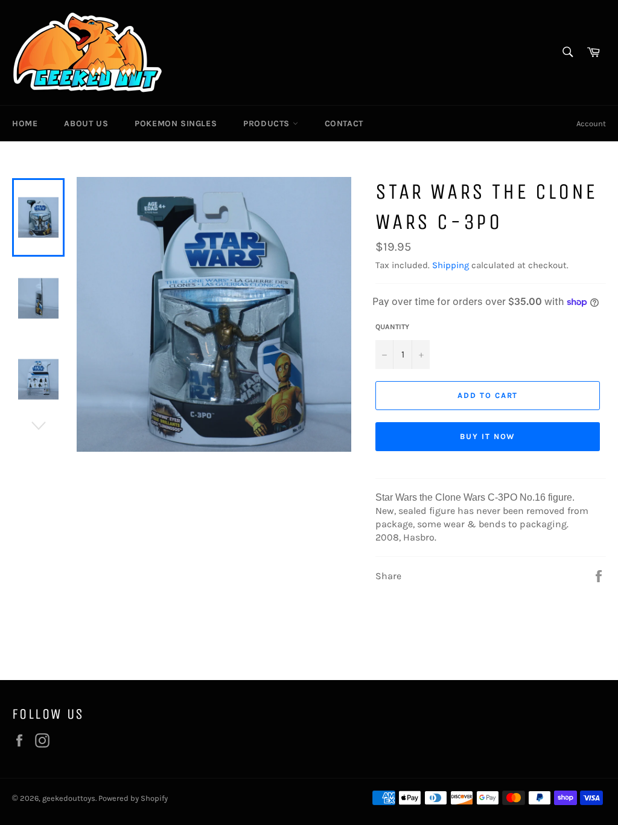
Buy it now (488, 436)
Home (24, 123)
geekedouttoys (68, 798)
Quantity (392, 327)
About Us (86, 123)
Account (591, 123)
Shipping (450, 265)
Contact (344, 123)
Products (267, 123)
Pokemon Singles (176, 123)
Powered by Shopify (133, 798)
